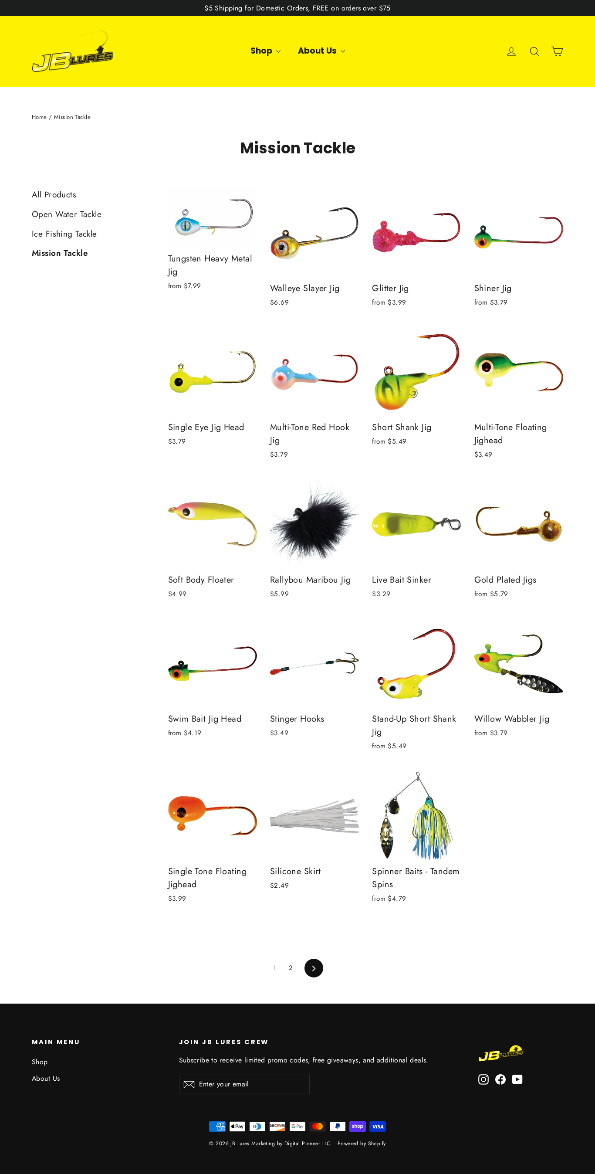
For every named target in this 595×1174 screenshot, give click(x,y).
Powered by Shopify (362, 1143)
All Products (54, 194)
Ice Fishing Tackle (64, 234)
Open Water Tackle (66, 214)
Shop (262, 51)
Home (39, 117)
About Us (318, 51)
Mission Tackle (60, 253)
